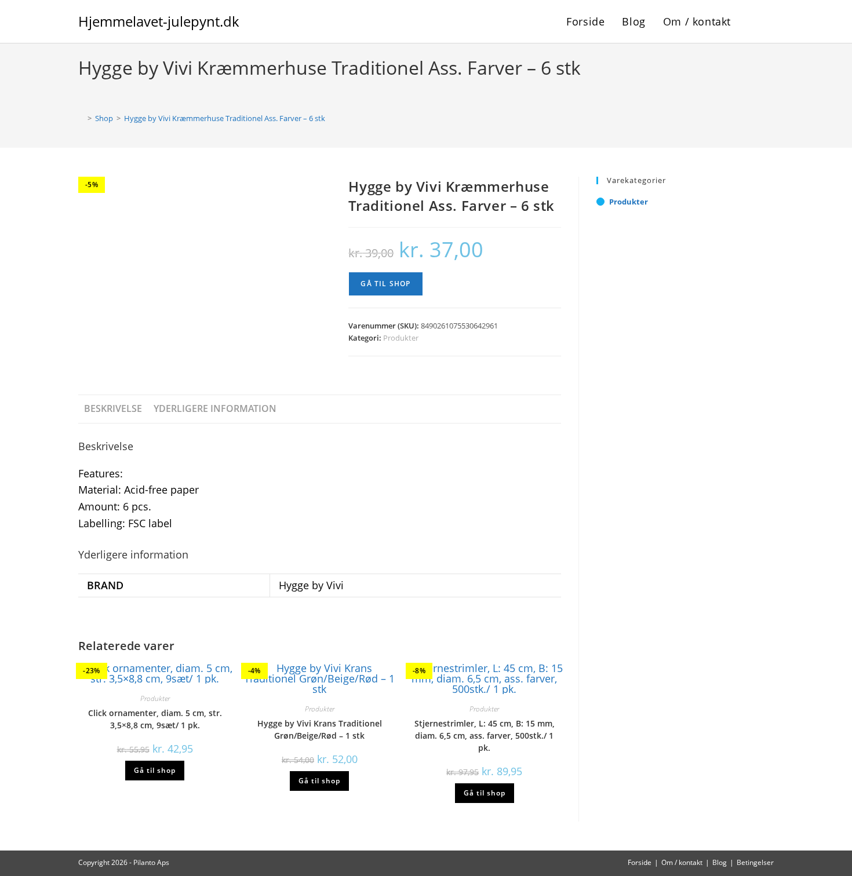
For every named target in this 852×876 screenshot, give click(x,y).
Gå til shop (385, 284)
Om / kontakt (681, 862)
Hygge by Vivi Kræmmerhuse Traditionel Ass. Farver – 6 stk (224, 118)
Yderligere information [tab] (215, 408)
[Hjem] (81, 118)
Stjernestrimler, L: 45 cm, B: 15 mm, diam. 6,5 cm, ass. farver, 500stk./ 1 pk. (484, 735)
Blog (719, 862)
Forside (639, 862)
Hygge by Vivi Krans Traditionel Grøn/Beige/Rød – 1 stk (319, 729)
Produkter (400, 338)
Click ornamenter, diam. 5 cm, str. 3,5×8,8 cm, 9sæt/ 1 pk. (155, 719)
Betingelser (755, 862)
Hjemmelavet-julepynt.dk (158, 21)
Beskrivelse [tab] (113, 408)
